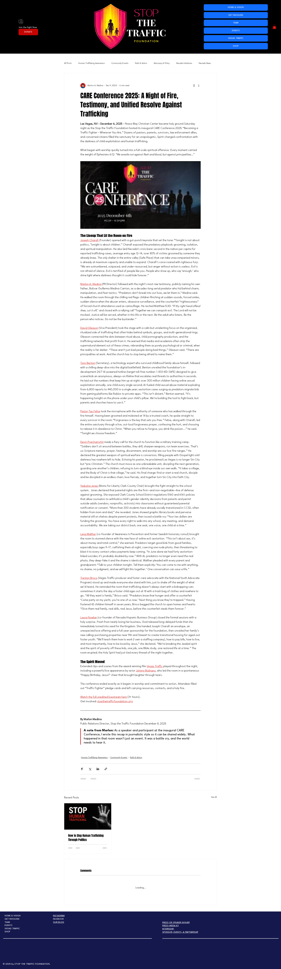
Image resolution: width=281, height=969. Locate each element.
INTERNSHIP (168, 926)
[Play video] (140, 195)
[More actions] (199, 86)
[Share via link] (105, 768)
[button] (274, 27)
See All (214, 797)
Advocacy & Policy (162, 63)
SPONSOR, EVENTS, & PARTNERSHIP (180, 929)
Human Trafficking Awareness (91, 63)
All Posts (68, 63)
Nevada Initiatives (184, 63)
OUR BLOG (58, 919)
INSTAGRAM (59, 913)
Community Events (119, 63)
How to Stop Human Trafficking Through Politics (86, 837)
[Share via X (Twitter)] (89, 768)
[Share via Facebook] (81, 768)
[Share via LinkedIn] (97, 768)
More (201, 63)
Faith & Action (141, 63)
